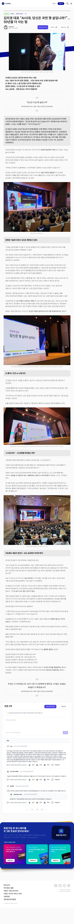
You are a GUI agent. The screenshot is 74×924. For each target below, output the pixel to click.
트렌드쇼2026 (19, 14)
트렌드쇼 (6, 13)
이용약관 (7, 897)
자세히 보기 (10, 860)
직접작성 (63, 706)
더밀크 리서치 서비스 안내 (13, 894)
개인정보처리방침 (10, 899)
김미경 (12, 14)
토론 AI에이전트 (50, 706)
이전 (32, 809)
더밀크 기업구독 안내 (11, 891)
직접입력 (55, 765)
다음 (42, 809)
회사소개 (7, 885)
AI (25, 14)
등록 (65, 732)
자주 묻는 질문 (9, 888)
